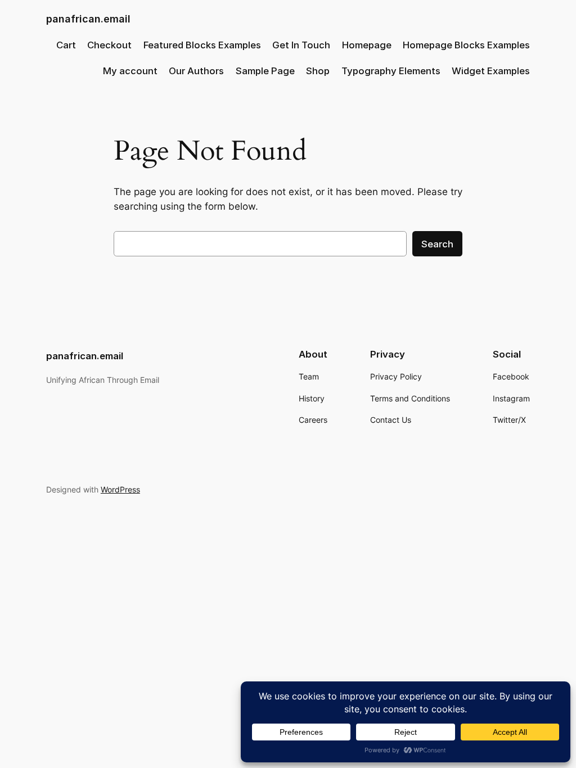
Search (437, 244)
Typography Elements (390, 70)
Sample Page (265, 70)
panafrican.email (88, 19)
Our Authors (196, 70)
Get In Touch (301, 45)
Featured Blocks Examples (202, 45)
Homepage (367, 45)
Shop (318, 70)
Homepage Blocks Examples (466, 45)
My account (130, 70)
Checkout (109, 45)
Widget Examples (491, 70)
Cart (66, 45)
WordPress (120, 489)
